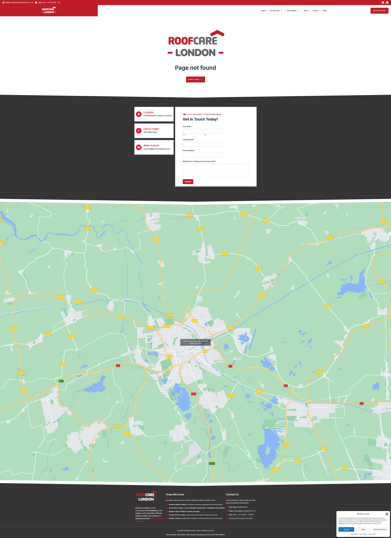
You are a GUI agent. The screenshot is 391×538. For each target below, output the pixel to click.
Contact (316, 11)
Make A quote (151, 145)
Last (205, 134)
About (306, 11)
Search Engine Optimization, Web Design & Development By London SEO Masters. (195, 535)
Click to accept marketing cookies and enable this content (195, 342)
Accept (346, 529)
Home (263, 11)
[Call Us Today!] (139, 131)
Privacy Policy (354, 534)
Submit (188, 181)
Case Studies (292, 11)
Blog (324, 11)
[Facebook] (383, 2)
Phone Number (189, 150)
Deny (363, 529)
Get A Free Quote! (379, 11)
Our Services (275, 11)
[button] (387, 514)
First (184, 134)
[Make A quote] (139, 147)
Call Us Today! (151, 128)
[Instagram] (387, 2)
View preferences (380, 529)
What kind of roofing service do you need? (200, 161)
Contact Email (188, 140)
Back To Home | (194, 79)
